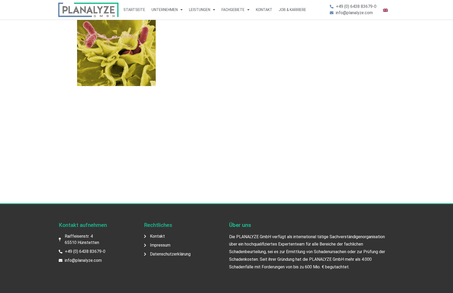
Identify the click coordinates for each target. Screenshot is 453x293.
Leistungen (199, 10)
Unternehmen (165, 10)
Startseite (134, 10)
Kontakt (264, 10)
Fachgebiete (233, 10)
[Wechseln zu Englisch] (385, 9)
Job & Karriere (292, 10)
